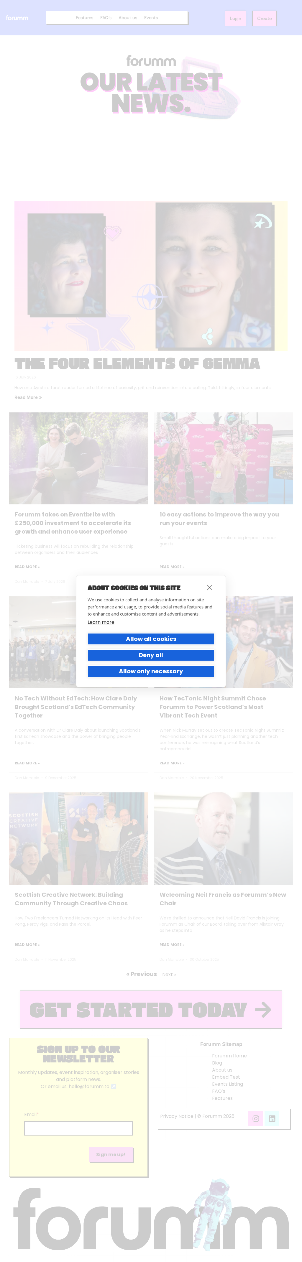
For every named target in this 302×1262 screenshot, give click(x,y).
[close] (209, 587)
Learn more (101, 622)
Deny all (151, 655)
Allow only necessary (151, 671)
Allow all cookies (151, 639)
